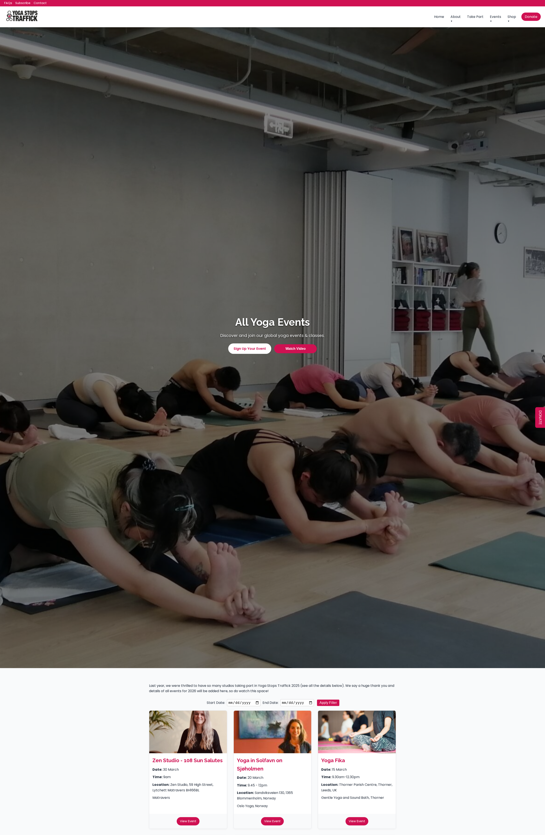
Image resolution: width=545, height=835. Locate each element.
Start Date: (216, 702)
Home (439, 16)
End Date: (270, 702)
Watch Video (295, 348)
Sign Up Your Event (250, 348)
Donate (531, 16)
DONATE (540, 417)
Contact (40, 3)
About (455, 16)
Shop (512, 16)
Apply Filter (328, 702)
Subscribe (22, 3)
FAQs (8, 3)
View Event (188, 821)
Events (495, 16)
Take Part (475, 16)
